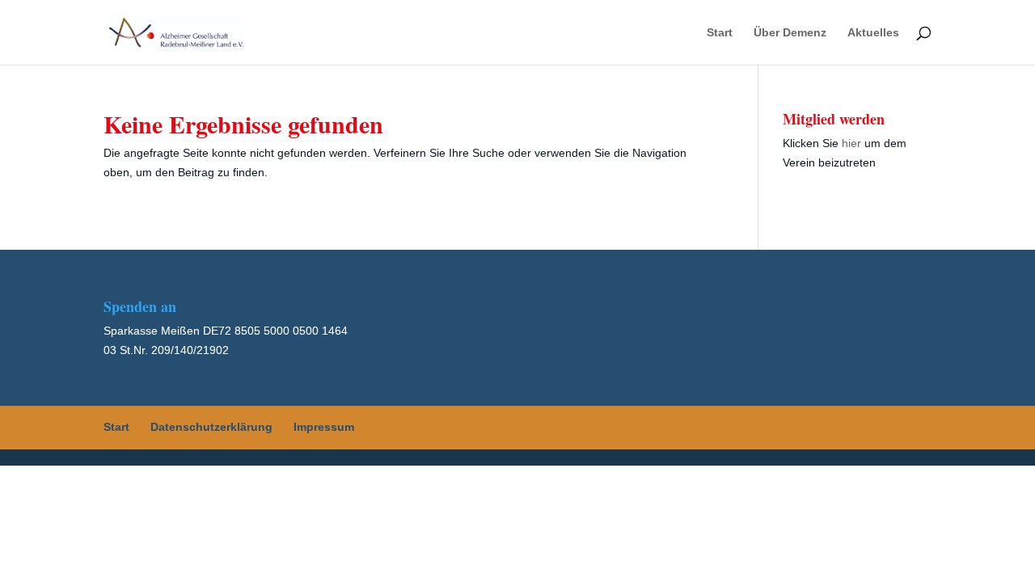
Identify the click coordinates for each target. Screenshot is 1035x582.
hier (851, 143)
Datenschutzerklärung (211, 426)
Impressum (324, 426)
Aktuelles (873, 33)
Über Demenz (790, 33)
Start (720, 33)
